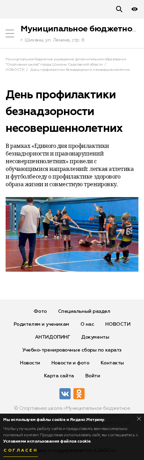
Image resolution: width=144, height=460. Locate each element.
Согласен (20, 450)
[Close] (139, 419)
